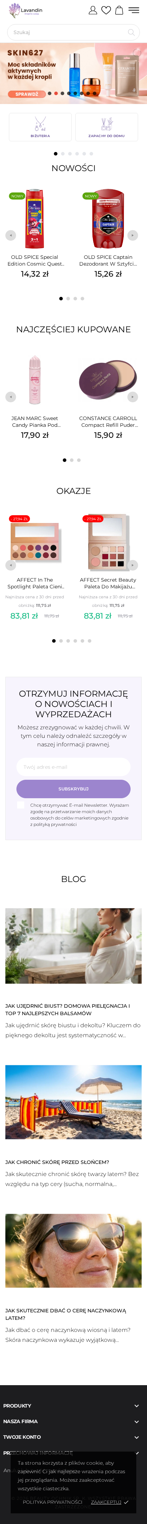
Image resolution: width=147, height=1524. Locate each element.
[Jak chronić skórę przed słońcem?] (73, 1102)
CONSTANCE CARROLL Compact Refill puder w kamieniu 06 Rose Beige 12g (108, 422)
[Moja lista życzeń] (106, 10)
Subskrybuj (73, 788)
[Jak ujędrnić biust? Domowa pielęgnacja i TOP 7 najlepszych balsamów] (73, 945)
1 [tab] (55, 154)
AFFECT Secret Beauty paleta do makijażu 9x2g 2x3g (108, 583)
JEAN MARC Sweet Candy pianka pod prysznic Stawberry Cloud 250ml (35, 422)
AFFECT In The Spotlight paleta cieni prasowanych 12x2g (34, 583)
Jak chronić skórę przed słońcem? (57, 1162)
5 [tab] (84, 154)
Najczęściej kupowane (73, 329)
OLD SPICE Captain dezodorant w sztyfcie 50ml (108, 260)
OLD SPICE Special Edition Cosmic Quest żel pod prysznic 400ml (34, 260)
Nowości (73, 168)
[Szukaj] (131, 32)
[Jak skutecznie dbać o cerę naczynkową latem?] (73, 1250)
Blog (73, 879)
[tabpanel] (40, 127)
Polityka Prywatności (52, 1502)
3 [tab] (70, 154)
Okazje (73, 491)
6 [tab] (91, 154)
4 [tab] (77, 154)
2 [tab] (63, 154)
